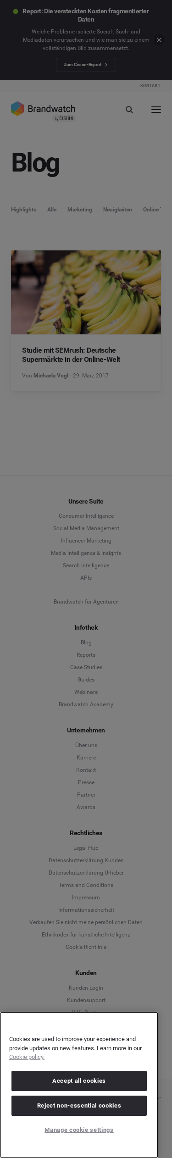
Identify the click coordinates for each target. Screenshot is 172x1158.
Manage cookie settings (78, 1129)
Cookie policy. (26, 1056)
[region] (79, 1085)
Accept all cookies (79, 1080)
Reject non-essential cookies (79, 1105)
